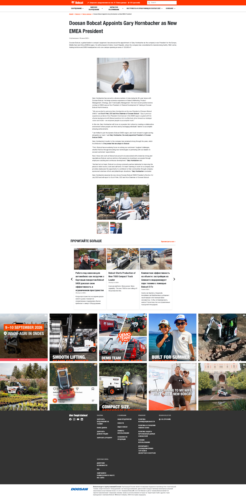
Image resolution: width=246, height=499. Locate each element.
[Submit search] (175, 2)
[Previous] (72, 279)
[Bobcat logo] (77, 3)
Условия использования (144, 441)
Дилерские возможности (102, 464)
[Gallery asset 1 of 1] (123, 75)
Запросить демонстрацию (102, 433)
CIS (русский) (135, 3)
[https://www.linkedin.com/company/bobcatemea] (82, 419)
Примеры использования (123, 432)
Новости (77, 14)
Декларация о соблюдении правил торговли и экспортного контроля (147, 449)
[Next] (173, 279)
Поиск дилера (121, 3)
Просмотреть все (167, 242)
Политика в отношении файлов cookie (146, 427)
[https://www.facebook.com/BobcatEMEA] (70, 419)
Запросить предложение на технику (101, 3)
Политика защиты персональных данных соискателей (146, 434)
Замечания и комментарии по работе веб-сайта (106, 475)
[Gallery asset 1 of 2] (123, 202)
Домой (71, 14)
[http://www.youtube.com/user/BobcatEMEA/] (78, 419)
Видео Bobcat (123, 427)
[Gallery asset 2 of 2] (116, 228)
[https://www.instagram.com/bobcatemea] (74, 419)
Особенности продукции (122, 438)
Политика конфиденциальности (146, 420)
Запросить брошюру (104, 438)
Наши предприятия (124, 419)
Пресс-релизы (86, 14)
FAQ (98, 469)
